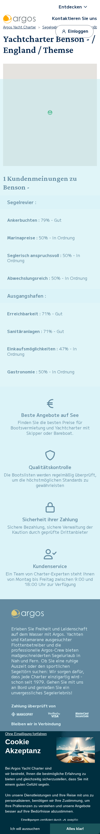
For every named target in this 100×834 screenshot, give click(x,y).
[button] (75, 7)
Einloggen (77, 31)
